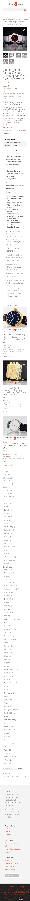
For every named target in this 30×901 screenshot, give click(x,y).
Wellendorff (8, 560)
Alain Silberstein (9, 586)
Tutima (6, 753)
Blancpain (7, 592)
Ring (5, 554)
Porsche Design (9, 720)
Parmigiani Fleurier (10, 710)
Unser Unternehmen (12, 843)
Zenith (6, 763)
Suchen (20, 768)
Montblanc (8, 573)
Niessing (7, 543)
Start (4, 19)
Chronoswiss (8, 612)
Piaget (6, 550)
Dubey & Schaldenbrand (12, 619)
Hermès (7, 533)
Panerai (7, 706)
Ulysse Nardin (9, 757)
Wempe (7, 564)
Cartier (20, 19)
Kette (6, 537)
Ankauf (7, 829)
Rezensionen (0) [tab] (11, 145)
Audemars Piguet (10, 589)
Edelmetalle (7, 478)
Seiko (6, 736)
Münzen (6, 487)
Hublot (6, 659)
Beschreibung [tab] (10, 139)
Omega (6, 700)
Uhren (15, 19)
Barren (6, 481)
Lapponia (7, 540)
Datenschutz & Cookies (12, 849)
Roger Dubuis (9, 730)
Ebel (5, 622)
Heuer (6, 656)
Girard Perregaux (10, 636)
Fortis (6, 626)
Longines (7, 679)
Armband (7, 496)
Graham (7, 643)
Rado (6, 723)
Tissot (6, 747)
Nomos (6, 696)
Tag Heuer (7, 743)
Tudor (6, 750)
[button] (24, 30)
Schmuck (6, 491)
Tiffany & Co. (8, 557)
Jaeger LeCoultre (9, 669)
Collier (6, 523)
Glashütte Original (10, 639)
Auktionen (8, 835)
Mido (6, 686)
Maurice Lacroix (9, 683)
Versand (7, 91)
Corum (6, 616)
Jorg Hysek (7, 673)
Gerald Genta (8, 633)
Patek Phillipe (8, 713)
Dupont (7, 570)
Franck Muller (9, 629)
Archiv (24, 130)
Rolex (6, 576)
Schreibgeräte (7, 567)
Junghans (7, 676)
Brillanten (7, 503)
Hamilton (7, 646)
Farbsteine (7, 530)
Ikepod (6, 663)
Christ (6, 520)
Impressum (8, 852)
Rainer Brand (8, 726)
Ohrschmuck (8, 547)
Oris (5, 703)
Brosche (7, 507)
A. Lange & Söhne (10, 582)
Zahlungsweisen (10, 866)
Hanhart (7, 649)
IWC (5, 666)
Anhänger (7, 493)
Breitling (7, 599)
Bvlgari (6, 510)
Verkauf (9, 19)
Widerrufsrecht (10, 869)
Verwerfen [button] (21, 900)
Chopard (7, 517)
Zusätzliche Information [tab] (14, 142)
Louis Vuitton (7, 484)
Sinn (5, 740)
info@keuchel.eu (10, 805)
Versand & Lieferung (11, 863)
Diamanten (8, 527)
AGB (6, 846)
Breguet (7, 596)
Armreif (6, 500)
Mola (6, 690)
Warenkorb (8, 860)
